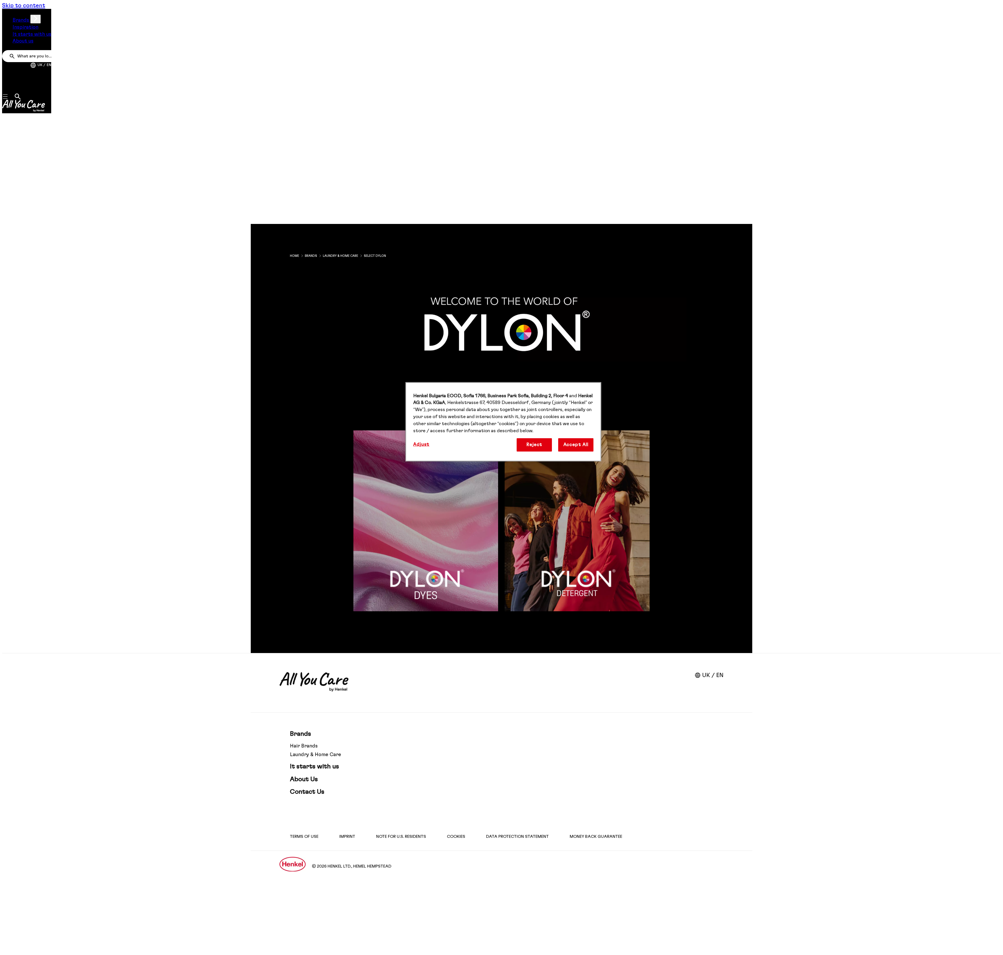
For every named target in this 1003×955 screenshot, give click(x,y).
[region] (503, 421)
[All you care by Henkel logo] (23, 106)
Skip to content (23, 5)
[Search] (13, 56)
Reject (534, 444)
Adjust (421, 444)
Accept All (575, 444)
